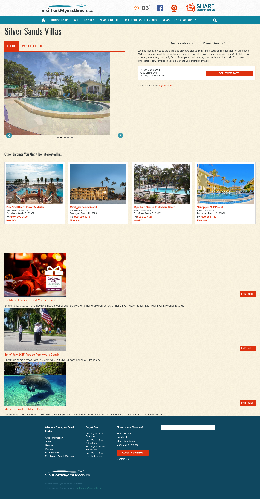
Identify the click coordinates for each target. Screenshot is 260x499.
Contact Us (123, 459)
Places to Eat (109, 20)
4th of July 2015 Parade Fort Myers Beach (31, 354)
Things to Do (60, 20)
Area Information (54, 437)
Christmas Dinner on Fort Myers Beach (29, 300)
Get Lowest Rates (229, 73)
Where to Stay (84, 20)
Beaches (50, 445)
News (166, 20)
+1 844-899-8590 (19, 217)
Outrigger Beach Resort (83, 207)
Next (120, 135)
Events (152, 20)
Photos (49, 449)
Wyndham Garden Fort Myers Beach (154, 207)
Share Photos (124, 433)
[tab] (11, 46)
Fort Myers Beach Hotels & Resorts (95, 455)
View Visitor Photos (127, 444)
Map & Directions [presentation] (32, 46)
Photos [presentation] (11, 46)
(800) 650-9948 (82, 217)
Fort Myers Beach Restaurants (95, 448)
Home (44, 20)
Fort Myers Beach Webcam (59, 456)
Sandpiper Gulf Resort (210, 207)
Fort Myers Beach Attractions (95, 441)
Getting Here (52, 441)
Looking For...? (185, 20)
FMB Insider (247, 294)
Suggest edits (165, 85)
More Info (11, 220)
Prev (9, 135)
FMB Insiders (133, 20)
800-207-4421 (144, 217)
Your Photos (206, 7)
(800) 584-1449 (208, 217)
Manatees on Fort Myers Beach (24, 409)
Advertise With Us (132, 452)
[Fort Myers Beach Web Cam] (174, 8)
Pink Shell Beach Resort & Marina (25, 207)
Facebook (122, 437)
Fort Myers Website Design (89, 488)
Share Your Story (126, 441)
